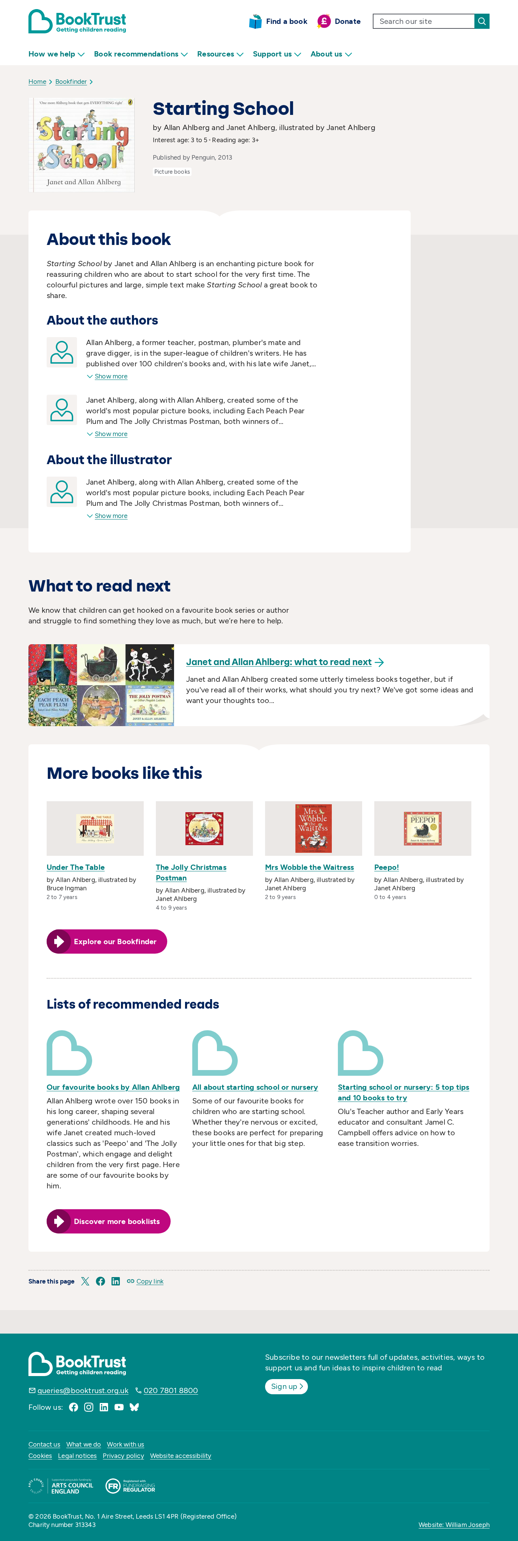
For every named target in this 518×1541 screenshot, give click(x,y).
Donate (348, 21)
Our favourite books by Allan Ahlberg (113, 1087)
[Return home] (77, 21)
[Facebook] (73, 1407)
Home (37, 81)
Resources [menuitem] (215, 53)
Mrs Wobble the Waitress (309, 867)
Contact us (44, 1444)
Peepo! (386, 867)
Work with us (125, 1444)
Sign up (284, 1386)
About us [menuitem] (326, 53)
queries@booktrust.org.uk (83, 1390)
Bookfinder (71, 81)
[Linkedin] (103, 1407)
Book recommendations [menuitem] (136, 53)
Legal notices (77, 1455)
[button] (85, 1281)
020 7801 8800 (171, 1390)
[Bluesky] (134, 1407)
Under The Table (76, 867)
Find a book (287, 21)
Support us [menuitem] (272, 53)
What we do (83, 1444)
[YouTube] (119, 1407)
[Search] (482, 21)
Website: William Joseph (454, 1524)
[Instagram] (88, 1407)
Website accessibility (181, 1455)
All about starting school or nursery (255, 1087)
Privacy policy (123, 1455)
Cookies (40, 1455)
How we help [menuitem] (51, 53)
